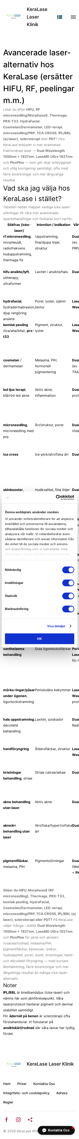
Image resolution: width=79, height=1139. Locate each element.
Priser (22, 1084)
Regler (8, 1102)
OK (39, 638)
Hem (7, 1084)
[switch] (68, 582)
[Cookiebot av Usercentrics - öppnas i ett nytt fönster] (56, 497)
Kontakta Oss (44, 1084)
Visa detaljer (56, 626)
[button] (56, 1130)
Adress (62, 1093)
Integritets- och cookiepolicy (26, 1093)
